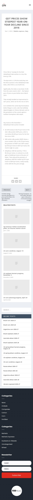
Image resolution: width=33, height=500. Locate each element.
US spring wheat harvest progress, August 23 (14, 347)
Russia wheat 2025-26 (10, 371)
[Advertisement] (16, 52)
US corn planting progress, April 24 (15, 297)
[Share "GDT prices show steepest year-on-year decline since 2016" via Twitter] (13, 181)
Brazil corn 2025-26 (9, 325)
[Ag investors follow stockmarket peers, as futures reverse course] (16, 216)
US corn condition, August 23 (12, 362)
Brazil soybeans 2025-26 (11, 342)
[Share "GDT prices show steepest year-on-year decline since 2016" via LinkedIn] (16, 181)
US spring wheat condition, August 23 (15, 353)
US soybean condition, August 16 (14, 357)
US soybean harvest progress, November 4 (13, 274)
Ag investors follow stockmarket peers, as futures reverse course (14, 227)
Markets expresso (19, 31)
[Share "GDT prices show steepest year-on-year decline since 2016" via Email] (20, 181)
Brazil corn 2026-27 (9, 320)
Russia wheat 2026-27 (10, 366)
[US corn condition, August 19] (16, 240)
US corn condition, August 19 (13, 251)
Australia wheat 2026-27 (11, 338)
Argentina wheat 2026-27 (11, 375)
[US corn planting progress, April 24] (16, 287)
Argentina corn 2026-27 (10, 329)
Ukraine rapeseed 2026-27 (11, 384)
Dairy (26, 31)
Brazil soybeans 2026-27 (11, 334)
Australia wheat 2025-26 (11, 380)
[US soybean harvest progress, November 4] (16, 263)
